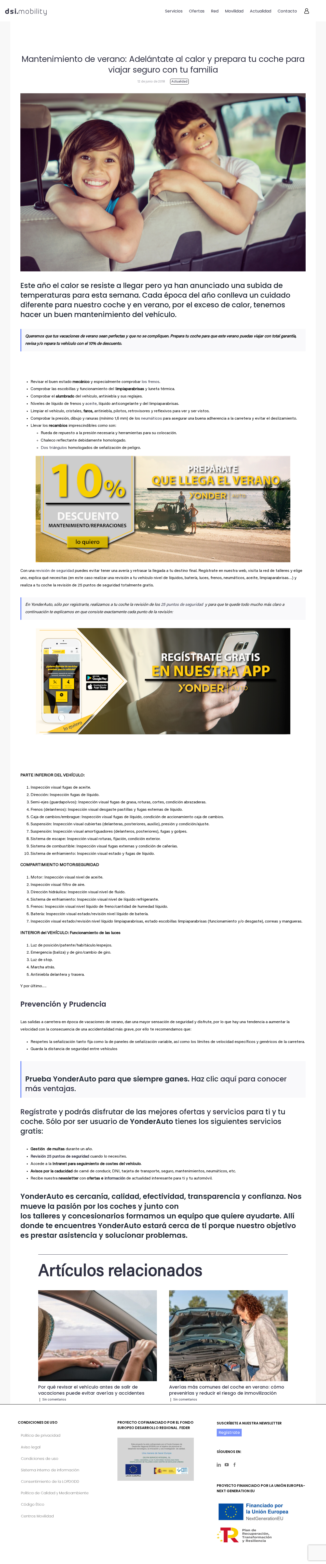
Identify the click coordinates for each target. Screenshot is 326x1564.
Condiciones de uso (39, 1458)
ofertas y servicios (211, 1112)
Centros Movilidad (37, 1516)
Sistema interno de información (50, 1470)
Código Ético (32, 1504)
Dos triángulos (54, 448)
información (114, 1178)
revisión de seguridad (55, 571)
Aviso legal (30, 1447)
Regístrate (38, 1112)
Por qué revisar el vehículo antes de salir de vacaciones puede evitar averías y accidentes (91, 1390)
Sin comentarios (54, 1399)
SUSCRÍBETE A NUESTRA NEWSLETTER (249, 1423)
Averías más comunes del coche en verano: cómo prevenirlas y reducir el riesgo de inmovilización (226, 1390)
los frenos (150, 382)
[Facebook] (235, 1465)
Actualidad (179, 81)
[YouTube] (227, 1465)
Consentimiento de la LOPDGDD (50, 1481)
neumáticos (151, 419)
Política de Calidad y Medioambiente (55, 1493)
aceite (91, 404)
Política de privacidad (40, 1435)
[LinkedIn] (219, 1465)
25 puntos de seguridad (182, 605)
